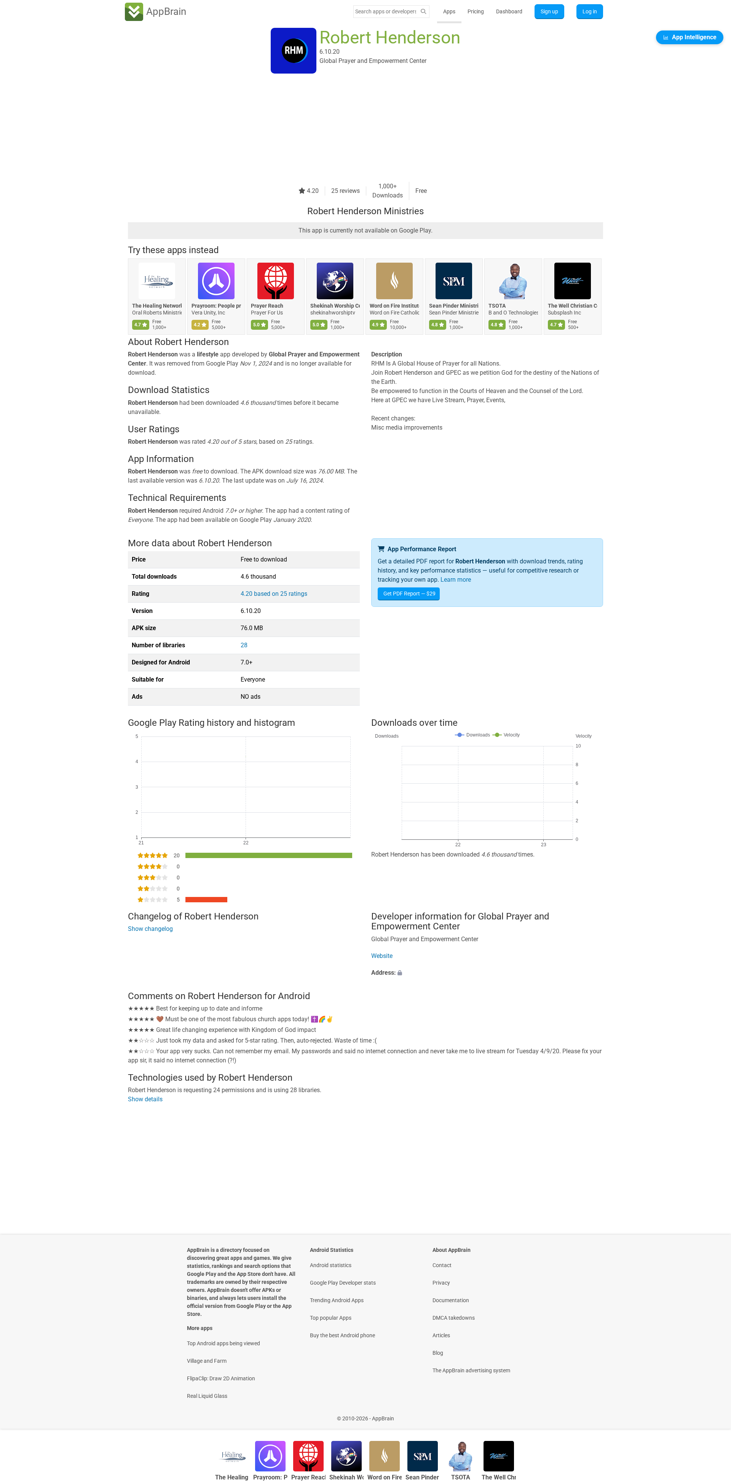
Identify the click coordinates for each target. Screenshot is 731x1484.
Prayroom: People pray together (216, 306)
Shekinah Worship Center (335, 306)
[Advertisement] (356, 128)
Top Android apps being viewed (223, 1343)
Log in (590, 11)
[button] (487, 972)
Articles (441, 1335)
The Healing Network (157, 306)
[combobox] (386, 11)
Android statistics (330, 1265)
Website (382, 955)
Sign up (549, 11)
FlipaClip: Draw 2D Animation (221, 1378)
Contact (442, 1265)
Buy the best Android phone (342, 1335)
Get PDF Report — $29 (409, 593)
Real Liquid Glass (207, 1396)
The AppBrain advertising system (471, 1370)
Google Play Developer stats (343, 1283)
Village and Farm (207, 1361)
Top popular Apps (330, 1318)
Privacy (441, 1283)
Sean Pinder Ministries (454, 306)
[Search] (423, 12)
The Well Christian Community (572, 306)
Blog (438, 1353)
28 (244, 645)
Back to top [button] (712, 1414)
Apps (449, 11)
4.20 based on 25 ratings (274, 593)
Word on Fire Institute (394, 306)
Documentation (451, 1300)
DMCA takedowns (454, 1318)
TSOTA (497, 306)
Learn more (456, 579)
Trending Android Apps (337, 1300)
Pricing (476, 11)
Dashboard (509, 11)
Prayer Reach (267, 306)
